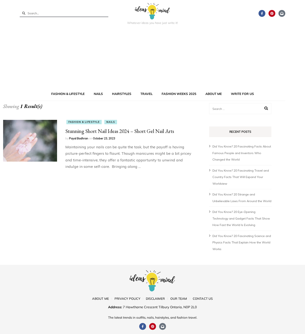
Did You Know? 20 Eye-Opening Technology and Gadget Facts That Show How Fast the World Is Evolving (241, 218)
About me (213, 94)
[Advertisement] (152, 59)
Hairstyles (121, 94)
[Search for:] (237, 108)
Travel (146, 94)
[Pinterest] (271, 13)
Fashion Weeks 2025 (179, 94)
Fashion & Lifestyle (68, 94)
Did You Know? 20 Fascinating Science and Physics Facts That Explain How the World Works (241, 242)
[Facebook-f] (262, 13)
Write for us (242, 94)
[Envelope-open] (281, 13)
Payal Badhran (78, 138)
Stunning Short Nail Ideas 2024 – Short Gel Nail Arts (119, 131)
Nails (98, 94)
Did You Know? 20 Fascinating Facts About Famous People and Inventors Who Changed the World (241, 153)
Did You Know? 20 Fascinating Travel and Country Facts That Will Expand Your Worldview (240, 177)
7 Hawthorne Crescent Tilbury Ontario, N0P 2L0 (160, 307)
